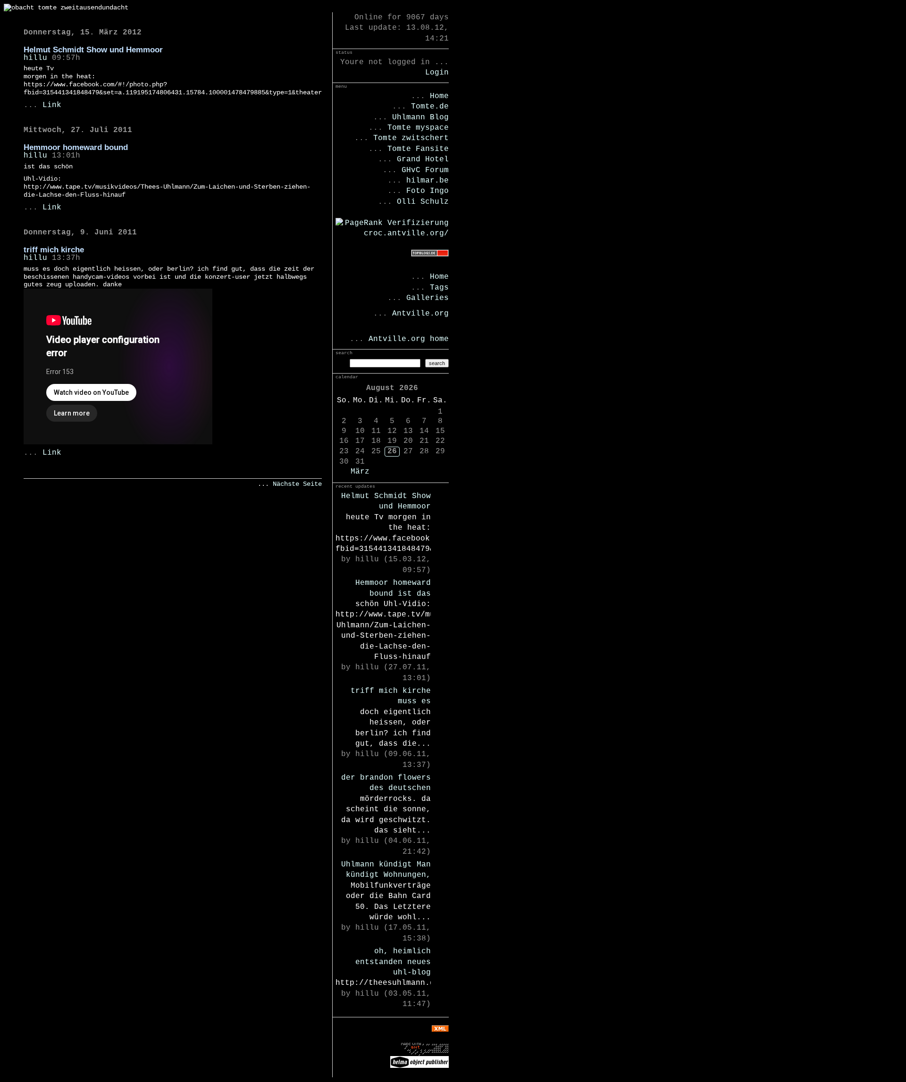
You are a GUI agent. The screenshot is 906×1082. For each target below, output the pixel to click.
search (437, 363)
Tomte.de (430, 106)
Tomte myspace (418, 128)
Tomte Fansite (418, 149)
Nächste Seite (297, 484)
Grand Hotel (423, 159)
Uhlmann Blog (420, 117)
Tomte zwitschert (411, 138)
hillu (35, 58)
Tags (439, 287)
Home (439, 96)
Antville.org (420, 313)
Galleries (427, 298)
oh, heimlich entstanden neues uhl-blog (393, 962)
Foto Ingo (427, 191)
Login (437, 72)
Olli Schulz (423, 202)
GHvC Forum (425, 170)
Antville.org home (409, 339)
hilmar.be (427, 180)
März (360, 471)
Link (51, 105)
